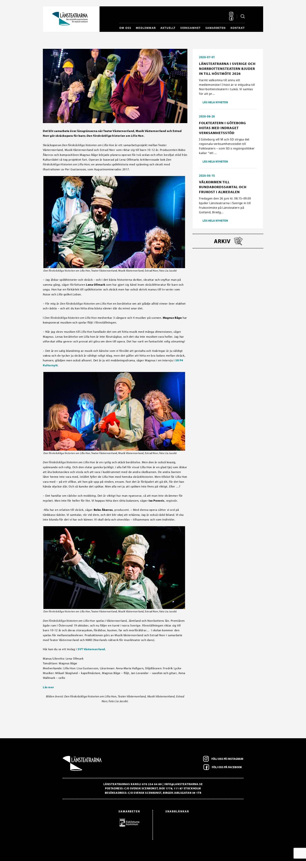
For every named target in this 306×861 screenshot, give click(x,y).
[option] (103, 822)
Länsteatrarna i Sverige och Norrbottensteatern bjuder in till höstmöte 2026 (227, 68)
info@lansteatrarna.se (183, 784)
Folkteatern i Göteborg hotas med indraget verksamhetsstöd (222, 128)
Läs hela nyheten (215, 102)
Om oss (125, 28)
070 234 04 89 (152, 784)
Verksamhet (190, 28)
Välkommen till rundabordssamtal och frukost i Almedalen (222, 187)
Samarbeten (215, 28)
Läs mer (48, 687)
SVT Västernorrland (91, 649)
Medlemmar (146, 28)
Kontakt (238, 28)
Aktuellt (168, 28)
